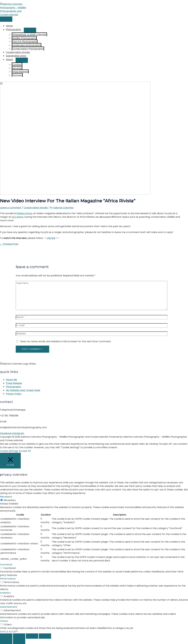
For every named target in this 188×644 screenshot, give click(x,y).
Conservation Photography (28, 48)
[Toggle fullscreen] (19, 636)
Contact (17, 64)
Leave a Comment (10, 207)
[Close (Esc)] (45, 636)
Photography (13, 29)
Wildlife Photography (24, 38)
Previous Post (9, 244)
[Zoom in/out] (6, 636)
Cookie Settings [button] (9, 451)
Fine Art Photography (24, 41)
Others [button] (4, 621)
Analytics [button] (5, 592)
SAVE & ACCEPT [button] (9, 631)
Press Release (20, 71)
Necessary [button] (6, 496)
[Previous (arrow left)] (6, 641)
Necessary (10, 500)
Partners (17, 75)
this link (51, 238)
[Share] (32, 636)
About (9, 59)
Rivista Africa (24, 213)
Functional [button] (6, 564)
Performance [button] (8, 578)
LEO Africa (17, 217)
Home (9, 25)
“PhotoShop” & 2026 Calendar (29, 34)
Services (17, 68)
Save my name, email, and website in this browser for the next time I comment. (65, 341)
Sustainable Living (16, 55)
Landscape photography (26, 45)
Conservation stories (18, 52)
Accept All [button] (25, 451)
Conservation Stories (36, 207)
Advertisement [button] (8, 607)
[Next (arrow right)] (19, 641)
